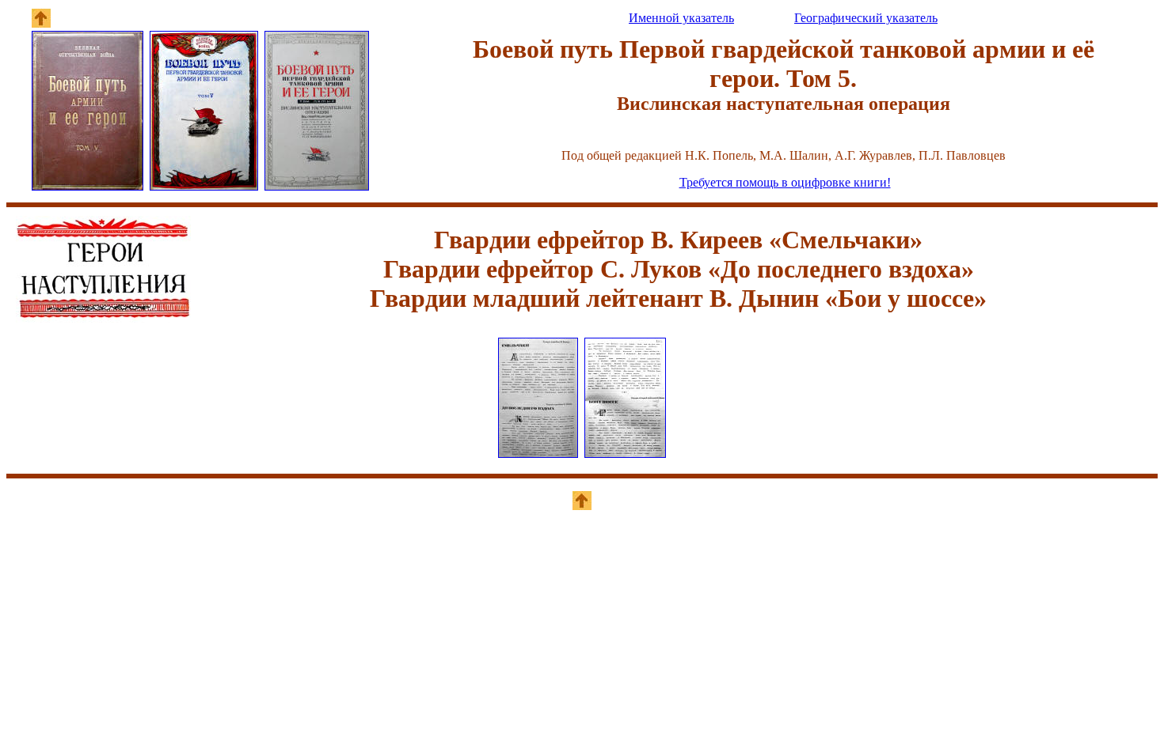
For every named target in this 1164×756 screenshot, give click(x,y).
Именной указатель (681, 18)
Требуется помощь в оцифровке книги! (785, 182)
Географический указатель (866, 18)
